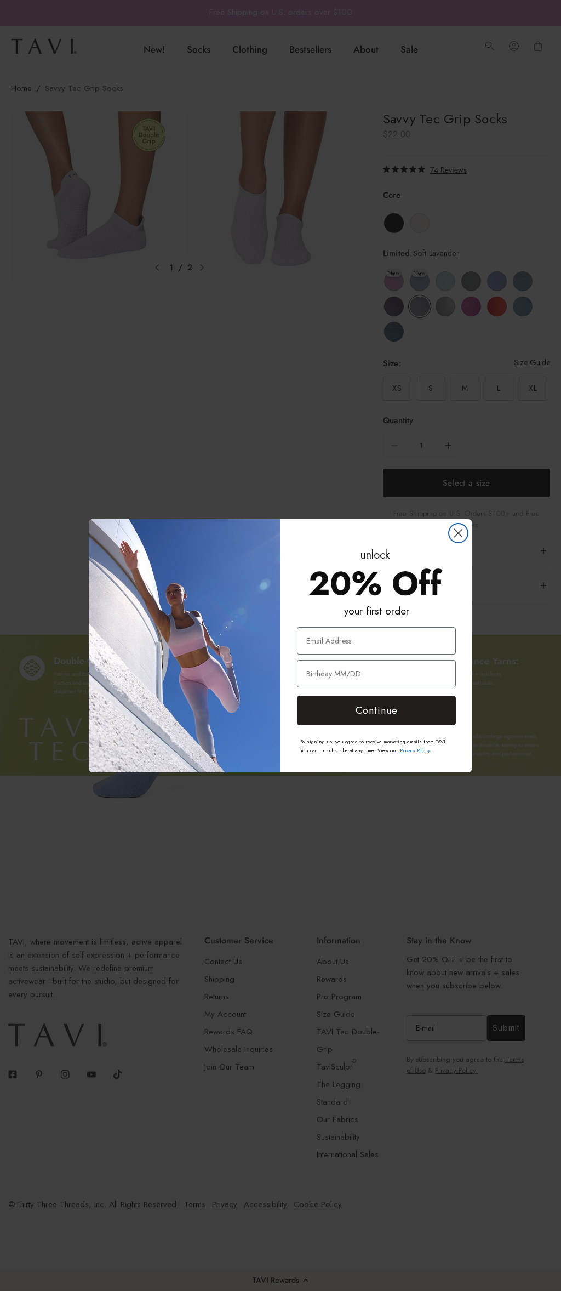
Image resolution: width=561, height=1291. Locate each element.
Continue (377, 710)
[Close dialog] (458, 533)
